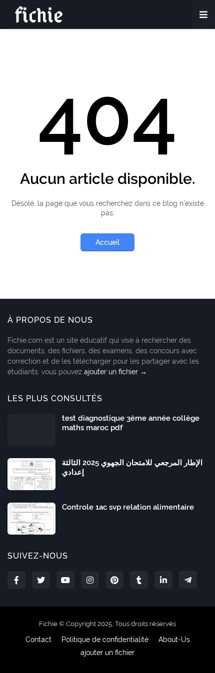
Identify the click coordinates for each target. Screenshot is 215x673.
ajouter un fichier (107, 653)
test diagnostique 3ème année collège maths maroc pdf (131, 423)
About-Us (174, 640)
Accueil (108, 242)
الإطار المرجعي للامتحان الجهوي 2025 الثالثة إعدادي (132, 467)
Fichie (48, 624)
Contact (39, 640)
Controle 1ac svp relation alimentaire (128, 507)
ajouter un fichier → (115, 372)
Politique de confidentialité (105, 640)
